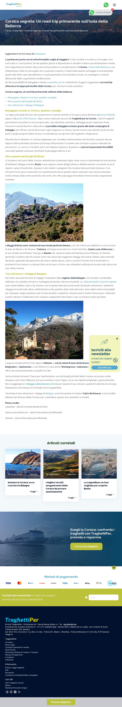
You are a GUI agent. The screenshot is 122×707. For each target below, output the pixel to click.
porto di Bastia (107, 114)
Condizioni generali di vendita (17, 647)
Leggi (33, 491)
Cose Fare (18, 30)
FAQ (6, 670)
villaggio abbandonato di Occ (41, 384)
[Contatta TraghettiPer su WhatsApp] (19, 692)
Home (8, 30)
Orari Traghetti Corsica (14, 683)
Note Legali (10, 645)
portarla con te (56, 82)
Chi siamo (9, 642)
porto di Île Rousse (27, 118)
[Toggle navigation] (114, 5)
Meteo (8, 685)
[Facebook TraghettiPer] (7, 692)
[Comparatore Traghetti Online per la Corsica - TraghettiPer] (14, 5)
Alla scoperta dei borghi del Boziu (25, 101)
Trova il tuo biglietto (86, 546)
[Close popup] (117, 338)
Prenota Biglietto (61, 702)
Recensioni (9, 673)
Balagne (49, 393)
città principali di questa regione (100, 281)
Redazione (40, 54)
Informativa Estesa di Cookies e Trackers (21, 652)
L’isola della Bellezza (99, 67)
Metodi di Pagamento (14, 655)
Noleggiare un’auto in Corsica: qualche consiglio (32, 97)
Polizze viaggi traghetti (14, 668)
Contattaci (9, 657)
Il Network (9, 660)
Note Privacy (10, 650)
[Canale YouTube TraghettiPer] (15, 692)
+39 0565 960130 (69, 624)
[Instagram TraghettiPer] (11, 692)
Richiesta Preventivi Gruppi (16, 688)
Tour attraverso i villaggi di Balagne (26, 105)
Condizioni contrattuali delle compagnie (21, 675)
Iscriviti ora (104, 367)
